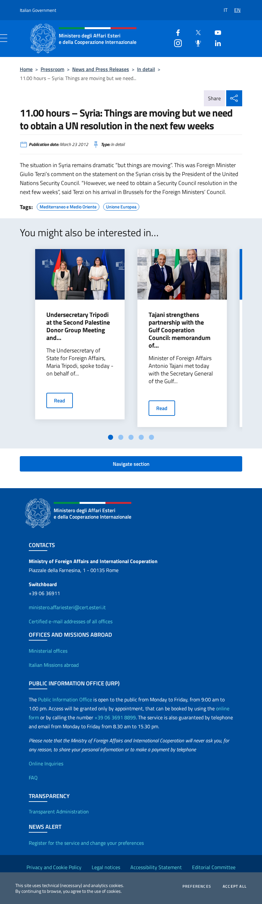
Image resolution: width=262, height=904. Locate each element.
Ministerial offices (48, 651)
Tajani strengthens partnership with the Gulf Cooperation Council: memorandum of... (180, 330)
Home (26, 69)
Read (59, 400)
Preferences (196, 886)
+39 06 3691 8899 (115, 717)
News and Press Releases (100, 69)
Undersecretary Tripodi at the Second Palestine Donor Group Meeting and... (78, 326)
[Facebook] (175, 32)
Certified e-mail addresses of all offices (70, 621)
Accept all (235, 886)
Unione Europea (121, 205)
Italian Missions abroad (54, 665)
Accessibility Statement (156, 867)
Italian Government (38, 10)
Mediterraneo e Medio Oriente (68, 205)
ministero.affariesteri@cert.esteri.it (67, 607)
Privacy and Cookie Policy (54, 867)
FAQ (33, 777)
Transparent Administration (59, 811)
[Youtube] (215, 32)
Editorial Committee (213, 867)
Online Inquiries (46, 763)
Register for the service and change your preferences (86, 843)
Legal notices (106, 867)
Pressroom (52, 69)
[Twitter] (195, 32)
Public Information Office (65, 699)
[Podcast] (195, 42)
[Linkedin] (215, 42)
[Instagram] (175, 42)
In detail (146, 69)
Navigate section (131, 464)
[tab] (110, 437)
